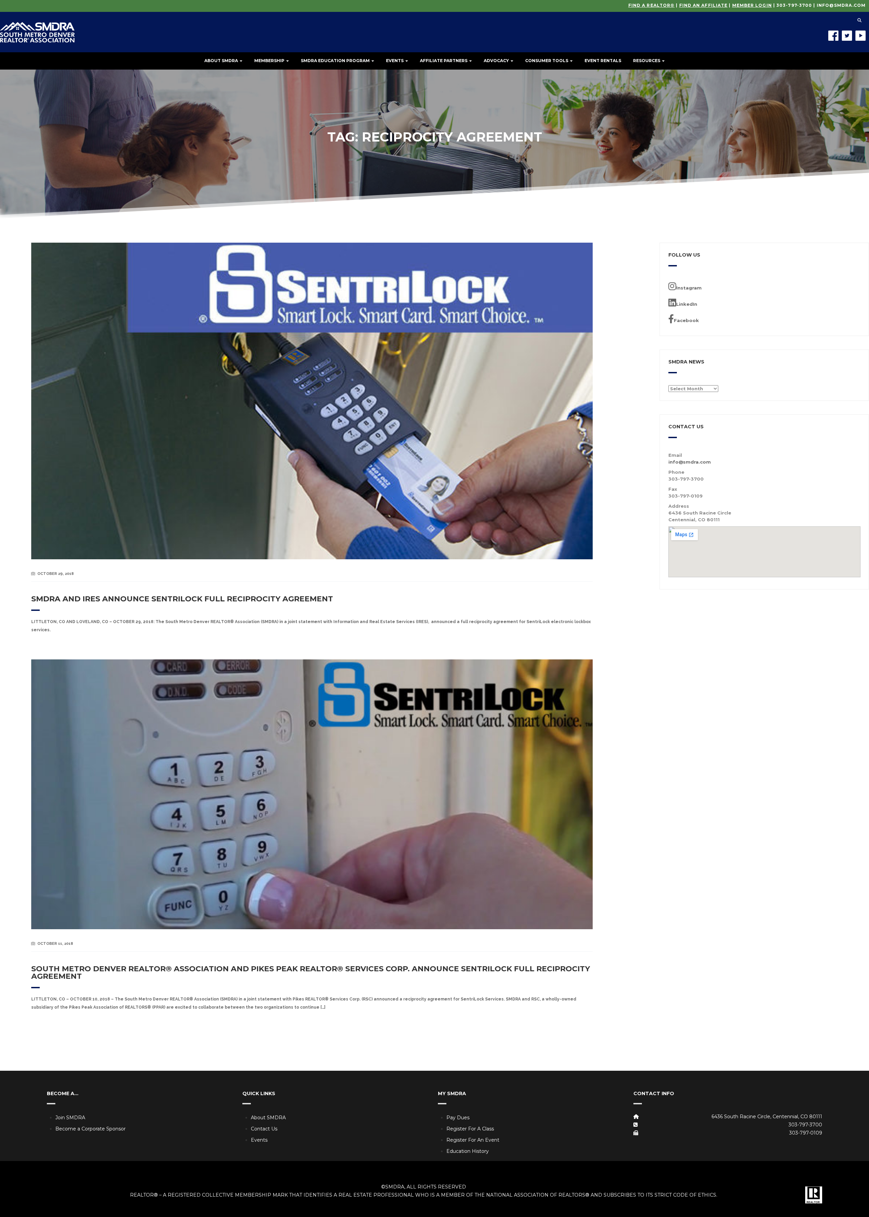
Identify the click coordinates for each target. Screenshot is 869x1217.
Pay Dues (457, 1118)
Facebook (686, 320)
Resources (647, 60)
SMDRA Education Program (336, 60)
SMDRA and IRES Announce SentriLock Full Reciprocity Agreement (182, 598)
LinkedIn (686, 304)
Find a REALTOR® (651, 5)
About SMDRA (221, 60)
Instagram (689, 288)
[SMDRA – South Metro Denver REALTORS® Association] (37, 27)
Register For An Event (472, 1140)
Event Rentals (603, 60)
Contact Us (264, 1129)
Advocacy (497, 60)
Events (395, 60)
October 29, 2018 (55, 574)
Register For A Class (470, 1129)
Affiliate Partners (444, 60)
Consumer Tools (547, 60)
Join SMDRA (70, 1118)
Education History (467, 1151)
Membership (269, 60)
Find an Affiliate (703, 5)
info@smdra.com (841, 5)
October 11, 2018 (55, 943)
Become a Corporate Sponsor (90, 1129)
